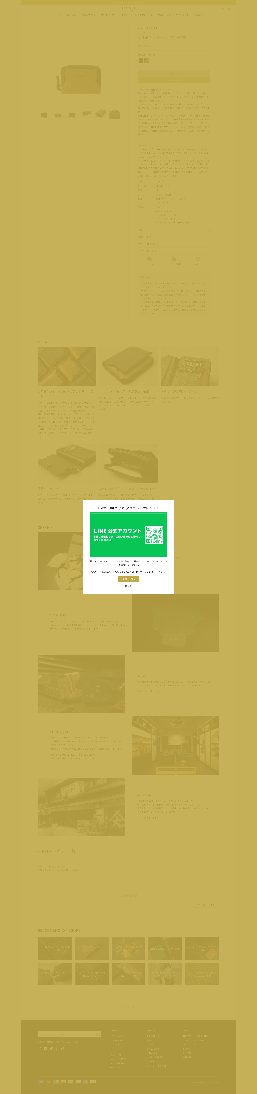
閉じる (128, 585)
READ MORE (128, 578)
